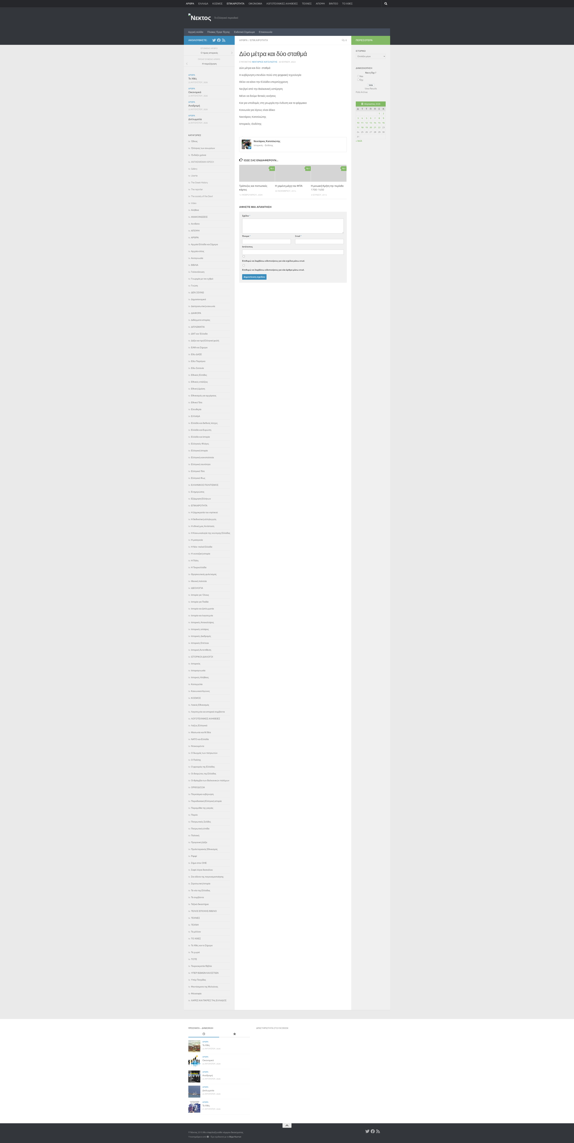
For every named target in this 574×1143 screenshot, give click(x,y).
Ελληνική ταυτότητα (200, 464)
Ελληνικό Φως (198, 478)
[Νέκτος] (219, 40)
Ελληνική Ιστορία (199, 450)
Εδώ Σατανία (197, 368)
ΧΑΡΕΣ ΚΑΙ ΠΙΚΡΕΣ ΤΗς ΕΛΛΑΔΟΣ (208, 1000)
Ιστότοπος (247, 246)
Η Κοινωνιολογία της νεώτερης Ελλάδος (210, 533)
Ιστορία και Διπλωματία (202, 608)
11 (362, 122)
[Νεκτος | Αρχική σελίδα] (199, 17)
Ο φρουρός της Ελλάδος (203, 766)
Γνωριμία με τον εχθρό (202, 278)
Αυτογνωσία (197, 258)
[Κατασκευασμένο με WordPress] (208, 1137)
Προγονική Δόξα (199, 842)
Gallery (194, 168)
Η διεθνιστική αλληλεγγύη (203, 519)
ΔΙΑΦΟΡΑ (196, 313)
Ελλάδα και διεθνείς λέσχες (204, 423)
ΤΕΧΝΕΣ (307, 3)
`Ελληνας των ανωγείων (203, 148)
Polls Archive (362, 92)
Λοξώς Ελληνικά (199, 725)
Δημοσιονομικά (198, 299)
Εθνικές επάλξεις (199, 382)
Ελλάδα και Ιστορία (200, 437)
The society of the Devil (202, 196)
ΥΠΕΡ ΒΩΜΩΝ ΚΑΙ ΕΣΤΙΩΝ (205, 973)
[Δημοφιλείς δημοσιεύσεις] (234, 1034)
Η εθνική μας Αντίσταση (202, 526)
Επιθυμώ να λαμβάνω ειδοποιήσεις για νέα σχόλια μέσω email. (273, 261)
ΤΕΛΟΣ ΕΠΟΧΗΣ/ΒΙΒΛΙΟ (204, 911)
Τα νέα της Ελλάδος (200, 890)
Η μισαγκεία (197, 540)
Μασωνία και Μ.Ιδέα (201, 732)
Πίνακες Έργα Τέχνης (218, 32)
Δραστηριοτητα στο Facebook (272, 1028)
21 (375, 127)
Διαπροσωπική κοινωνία (203, 306)
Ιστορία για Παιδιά (200, 601)
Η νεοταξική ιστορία (200, 553)
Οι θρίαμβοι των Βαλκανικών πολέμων (210, 780)
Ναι (361, 76)
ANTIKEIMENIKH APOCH (202, 162)
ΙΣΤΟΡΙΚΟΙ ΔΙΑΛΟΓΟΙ (202, 656)
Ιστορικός (195, 663)
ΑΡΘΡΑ (190, 3)
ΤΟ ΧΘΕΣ (347, 3)
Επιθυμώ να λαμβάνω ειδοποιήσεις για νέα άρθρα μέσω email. (273, 270)
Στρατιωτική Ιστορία (200, 883)
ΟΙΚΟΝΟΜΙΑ (255, 3)
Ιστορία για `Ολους (200, 595)
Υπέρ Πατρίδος (198, 979)
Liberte (194, 175)
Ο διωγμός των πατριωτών (204, 753)
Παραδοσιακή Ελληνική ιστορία (206, 801)
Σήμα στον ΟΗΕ (199, 863)
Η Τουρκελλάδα (198, 567)
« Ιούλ (359, 141)
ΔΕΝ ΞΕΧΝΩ (197, 292)
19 (366, 127)
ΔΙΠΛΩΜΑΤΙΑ (198, 327)
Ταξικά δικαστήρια (200, 904)
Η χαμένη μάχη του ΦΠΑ (288, 185)
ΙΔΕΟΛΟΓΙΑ (197, 588)
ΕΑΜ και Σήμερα (199, 347)
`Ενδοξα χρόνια (198, 155)
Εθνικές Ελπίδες (199, 375)
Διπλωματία (195, 119)
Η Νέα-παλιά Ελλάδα (201, 547)
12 (366, 122)
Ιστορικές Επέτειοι (200, 643)
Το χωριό (195, 952)
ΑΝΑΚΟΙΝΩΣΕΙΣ (199, 217)
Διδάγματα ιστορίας (200, 320)
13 (371, 122)
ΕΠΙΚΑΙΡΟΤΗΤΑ (235, 3)
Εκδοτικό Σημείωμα (244, 32)
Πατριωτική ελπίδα (200, 828)
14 (375, 122)
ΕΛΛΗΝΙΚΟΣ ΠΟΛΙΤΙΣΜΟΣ (204, 485)
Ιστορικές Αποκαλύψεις (202, 622)
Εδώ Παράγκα (198, 361)
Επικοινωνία (265, 32)
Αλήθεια (195, 210)
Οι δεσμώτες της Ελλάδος (203, 773)
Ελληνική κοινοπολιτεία (202, 457)
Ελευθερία (196, 409)
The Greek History (199, 182)
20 (371, 127)
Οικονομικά (194, 92)
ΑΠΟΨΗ (320, 3)
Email (298, 236)
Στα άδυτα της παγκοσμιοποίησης (207, 876)
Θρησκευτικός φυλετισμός (204, 574)
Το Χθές (192, 78)
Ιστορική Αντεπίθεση (201, 650)
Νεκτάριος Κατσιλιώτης (264, 62)
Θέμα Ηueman (235, 1137)
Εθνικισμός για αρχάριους (203, 395)
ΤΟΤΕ (194, 959)
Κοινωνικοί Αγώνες (200, 691)
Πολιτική (195, 835)
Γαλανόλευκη (197, 272)
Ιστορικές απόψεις (200, 629)
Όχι (361, 80)
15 (379, 122)
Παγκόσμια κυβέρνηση (202, 794)
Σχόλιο (246, 216)
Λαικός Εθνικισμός (200, 705)
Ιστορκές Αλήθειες (200, 677)
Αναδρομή (194, 105)
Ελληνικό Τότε (198, 471)
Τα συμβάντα (197, 897)
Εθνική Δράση (198, 388)
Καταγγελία (197, 684)
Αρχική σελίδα (195, 32)
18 (362, 127)
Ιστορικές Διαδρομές (201, 636)
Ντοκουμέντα (197, 746)
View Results (371, 88)
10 (358, 122)
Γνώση (194, 285)
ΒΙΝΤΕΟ (333, 3)
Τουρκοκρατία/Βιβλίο (201, 966)
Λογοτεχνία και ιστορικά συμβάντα (208, 711)
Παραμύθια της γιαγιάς (202, 808)
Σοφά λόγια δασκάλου (202, 870)
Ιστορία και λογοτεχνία (202, 615)
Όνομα (246, 236)
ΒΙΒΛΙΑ (194, 265)
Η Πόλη (194, 560)
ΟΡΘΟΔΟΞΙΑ (198, 787)
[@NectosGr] (214, 40)
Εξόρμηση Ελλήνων (201, 498)
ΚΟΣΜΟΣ (217, 3)
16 (383, 122)
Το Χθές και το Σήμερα (202, 945)
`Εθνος (194, 141)
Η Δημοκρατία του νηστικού (204, 512)
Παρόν (194, 815)
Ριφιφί (194, 856)
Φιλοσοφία (196, 993)
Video (193, 203)
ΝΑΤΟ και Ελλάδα (200, 739)
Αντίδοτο (195, 223)
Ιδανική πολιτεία (199, 581)
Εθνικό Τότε (196, 402)
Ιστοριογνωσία (198, 670)
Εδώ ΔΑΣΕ (196, 354)
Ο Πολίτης (196, 760)
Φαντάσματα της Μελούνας (204, 986)
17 (358, 127)
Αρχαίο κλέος (197, 251)
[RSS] (223, 40)
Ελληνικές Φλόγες (200, 443)
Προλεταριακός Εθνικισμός (204, 849)
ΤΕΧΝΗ (195, 925)
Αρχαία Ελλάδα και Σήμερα (204, 244)
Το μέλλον (196, 931)
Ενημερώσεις (197, 492)
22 (379, 127)
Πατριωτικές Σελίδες (201, 821)
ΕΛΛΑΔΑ (203, 3)
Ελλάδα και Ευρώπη (201, 430)
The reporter (197, 189)
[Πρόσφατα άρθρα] (203, 1034)
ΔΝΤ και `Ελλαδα (199, 333)
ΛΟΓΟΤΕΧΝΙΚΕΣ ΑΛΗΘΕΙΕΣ (282, 3)
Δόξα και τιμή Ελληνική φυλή (205, 340)
